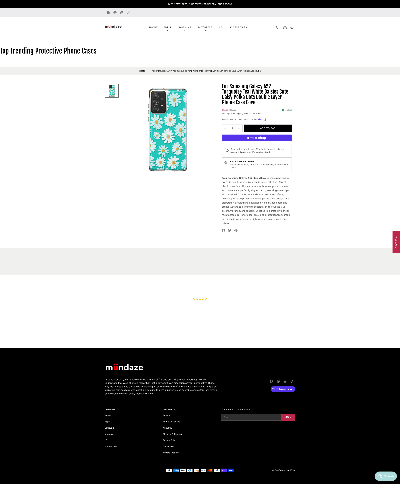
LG (221, 27)
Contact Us (168, 446)
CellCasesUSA (282, 470)
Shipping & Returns (172, 434)
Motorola (205, 27)
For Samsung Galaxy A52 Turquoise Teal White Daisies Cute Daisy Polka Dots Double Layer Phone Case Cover (206, 71)
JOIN (288, 417)
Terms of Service (171, 421)
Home (153, 27)
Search (166, 415)
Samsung (184, 27)
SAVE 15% (396, 242)
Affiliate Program (171, 452)
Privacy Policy (170, 440)
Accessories (238, 27)
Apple (168, 27)
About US (167, 428)
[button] (278, 27)
